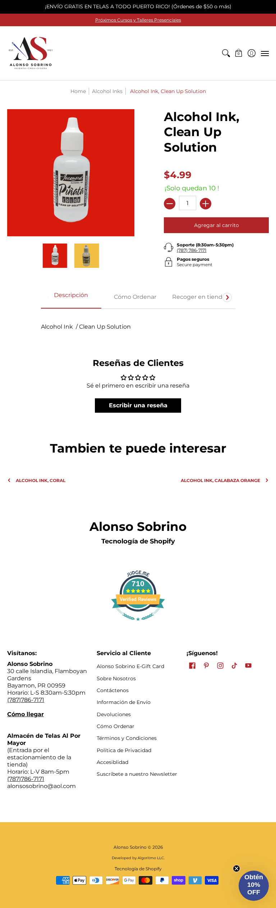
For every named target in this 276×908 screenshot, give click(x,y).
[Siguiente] (227, 297)
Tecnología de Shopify (138, 541)
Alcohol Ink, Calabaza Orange (220, 480)
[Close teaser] (236, 868)
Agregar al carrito (216, 225)
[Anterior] (49, 297)
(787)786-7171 (25, 699)
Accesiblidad (112, 762)
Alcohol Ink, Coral (40, 480)
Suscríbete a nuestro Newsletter (137, 774)
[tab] (71, 297)
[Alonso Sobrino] (30, 53)
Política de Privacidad (124, 750)
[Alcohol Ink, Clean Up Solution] (55, 256)
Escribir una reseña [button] (138, 405)
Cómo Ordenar (115, 726)
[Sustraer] (169, 203)
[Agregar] (205, 203)
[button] (239, 53)
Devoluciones (114, 714)
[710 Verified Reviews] (138, 624)
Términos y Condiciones (127, 738)
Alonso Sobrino (130, 847)
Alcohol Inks (107, 91)
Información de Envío (124, 702)
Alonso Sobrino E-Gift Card (130, 666)
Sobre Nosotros (116, 678)
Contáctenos (113, 690)
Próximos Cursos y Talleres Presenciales (138, 20)
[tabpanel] (138, 323)
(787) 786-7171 (191, 250)
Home (78, 91)
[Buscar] (226, 53)
